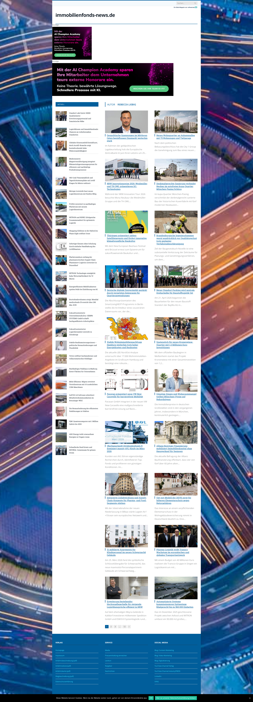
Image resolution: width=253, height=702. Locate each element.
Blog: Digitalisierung (162, 660)
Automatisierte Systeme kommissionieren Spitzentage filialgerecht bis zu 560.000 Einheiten (174, 604)
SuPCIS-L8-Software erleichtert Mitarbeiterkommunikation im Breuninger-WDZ (81, 398)
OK (151, 698)
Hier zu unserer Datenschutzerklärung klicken (176, 698)
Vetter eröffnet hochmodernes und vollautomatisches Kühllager (83, 357)
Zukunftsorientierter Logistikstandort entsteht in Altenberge (80, 332)
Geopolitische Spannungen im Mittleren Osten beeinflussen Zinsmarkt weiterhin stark (127, 138)
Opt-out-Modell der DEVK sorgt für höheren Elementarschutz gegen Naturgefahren (173, 500)
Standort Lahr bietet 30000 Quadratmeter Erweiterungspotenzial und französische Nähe (80, 117)
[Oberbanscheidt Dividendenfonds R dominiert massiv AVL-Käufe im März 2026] (126, 432)
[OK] (249, 698)
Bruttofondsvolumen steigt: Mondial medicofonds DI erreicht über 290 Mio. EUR (83, 302)
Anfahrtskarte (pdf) (62, 671)
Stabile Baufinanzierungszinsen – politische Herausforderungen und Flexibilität (83, 345)
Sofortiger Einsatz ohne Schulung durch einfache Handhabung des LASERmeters (82, 246)
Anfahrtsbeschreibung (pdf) (66, 660)
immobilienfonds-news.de (85, 15)
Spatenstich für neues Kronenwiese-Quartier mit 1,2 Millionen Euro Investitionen (174, 345)
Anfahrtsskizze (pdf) (63, 666)
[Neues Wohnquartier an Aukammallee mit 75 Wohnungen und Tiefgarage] (176, 122)
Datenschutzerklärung (64, 681)
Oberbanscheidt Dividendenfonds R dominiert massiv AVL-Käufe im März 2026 (126, 448)
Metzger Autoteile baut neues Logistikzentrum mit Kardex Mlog (82, 192)
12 (124, 626)
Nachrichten (110, 671)
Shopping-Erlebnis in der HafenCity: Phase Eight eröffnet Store (83, 232)
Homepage (59, 650)
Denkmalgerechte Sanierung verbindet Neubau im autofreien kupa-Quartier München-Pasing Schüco (176, 186)
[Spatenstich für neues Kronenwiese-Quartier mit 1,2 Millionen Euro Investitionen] (176, 328)
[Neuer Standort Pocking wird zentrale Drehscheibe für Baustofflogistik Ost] (176, 276)
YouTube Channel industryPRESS (167, 671)
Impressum (59, 655)
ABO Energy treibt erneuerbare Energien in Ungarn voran (81, 435)
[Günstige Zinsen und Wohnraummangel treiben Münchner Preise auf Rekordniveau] (176, 380)
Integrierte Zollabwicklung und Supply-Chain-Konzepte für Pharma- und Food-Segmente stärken (127, 500)
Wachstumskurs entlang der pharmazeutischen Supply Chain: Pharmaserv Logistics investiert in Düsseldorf (83, 261)
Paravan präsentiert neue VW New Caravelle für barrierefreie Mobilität (125, 395)
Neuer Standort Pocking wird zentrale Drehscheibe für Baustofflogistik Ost (175, 291)
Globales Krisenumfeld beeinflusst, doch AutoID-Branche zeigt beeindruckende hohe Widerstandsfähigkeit (83, 146)
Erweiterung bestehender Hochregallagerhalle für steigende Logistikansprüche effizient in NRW (125, 604)
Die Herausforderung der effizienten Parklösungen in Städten (83, 409)
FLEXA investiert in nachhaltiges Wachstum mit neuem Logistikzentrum (82, 207)
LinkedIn (158, 676)
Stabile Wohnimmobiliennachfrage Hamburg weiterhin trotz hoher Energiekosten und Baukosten (124, 345)
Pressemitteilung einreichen (116, 655)
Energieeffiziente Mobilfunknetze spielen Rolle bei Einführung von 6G (83, 288)
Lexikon (108, 660)
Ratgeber (108, 666)
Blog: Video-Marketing (163, 655)
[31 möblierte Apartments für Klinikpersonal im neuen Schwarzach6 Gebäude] (126, 536)
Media (107, 650)
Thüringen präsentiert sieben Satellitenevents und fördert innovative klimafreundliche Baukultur (127, 238)
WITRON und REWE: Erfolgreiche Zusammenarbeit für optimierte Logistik (82, 220)
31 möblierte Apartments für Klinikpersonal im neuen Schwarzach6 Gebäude (126, 552)
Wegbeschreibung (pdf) (64, 676)
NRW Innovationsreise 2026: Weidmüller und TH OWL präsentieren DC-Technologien (127, 186)
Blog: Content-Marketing (164, 650)
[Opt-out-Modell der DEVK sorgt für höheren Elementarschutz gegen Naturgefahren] (176, 484)
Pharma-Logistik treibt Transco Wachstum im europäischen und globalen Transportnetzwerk (172, 552)
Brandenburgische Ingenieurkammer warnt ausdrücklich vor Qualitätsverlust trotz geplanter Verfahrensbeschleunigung (176, 239)
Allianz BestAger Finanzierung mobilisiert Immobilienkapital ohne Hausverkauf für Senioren (174, 448)
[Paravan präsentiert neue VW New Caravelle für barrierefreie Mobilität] (126, 380)
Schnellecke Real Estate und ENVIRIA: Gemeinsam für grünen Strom (82, 450)
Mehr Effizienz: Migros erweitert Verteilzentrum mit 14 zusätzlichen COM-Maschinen (83, 384)
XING (157, 681)
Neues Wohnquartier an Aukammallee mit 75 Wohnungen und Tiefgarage (175, 136)
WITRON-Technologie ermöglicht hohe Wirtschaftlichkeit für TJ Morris (82, 276)
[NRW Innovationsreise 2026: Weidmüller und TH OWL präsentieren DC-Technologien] (126, 170)
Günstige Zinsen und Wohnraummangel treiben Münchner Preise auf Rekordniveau (176, 397)
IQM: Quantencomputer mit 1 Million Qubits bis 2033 (83, 422)
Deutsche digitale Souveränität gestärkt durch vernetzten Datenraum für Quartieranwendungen (127, 293)
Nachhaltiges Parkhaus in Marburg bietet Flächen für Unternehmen (83, 370)
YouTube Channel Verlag (164, 666)
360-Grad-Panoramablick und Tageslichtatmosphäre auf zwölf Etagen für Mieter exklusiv (82, 180)
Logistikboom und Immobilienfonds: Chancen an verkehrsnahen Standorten (83, 132)
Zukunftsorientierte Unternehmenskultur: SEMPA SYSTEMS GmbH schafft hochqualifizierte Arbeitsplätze (81, 317)
